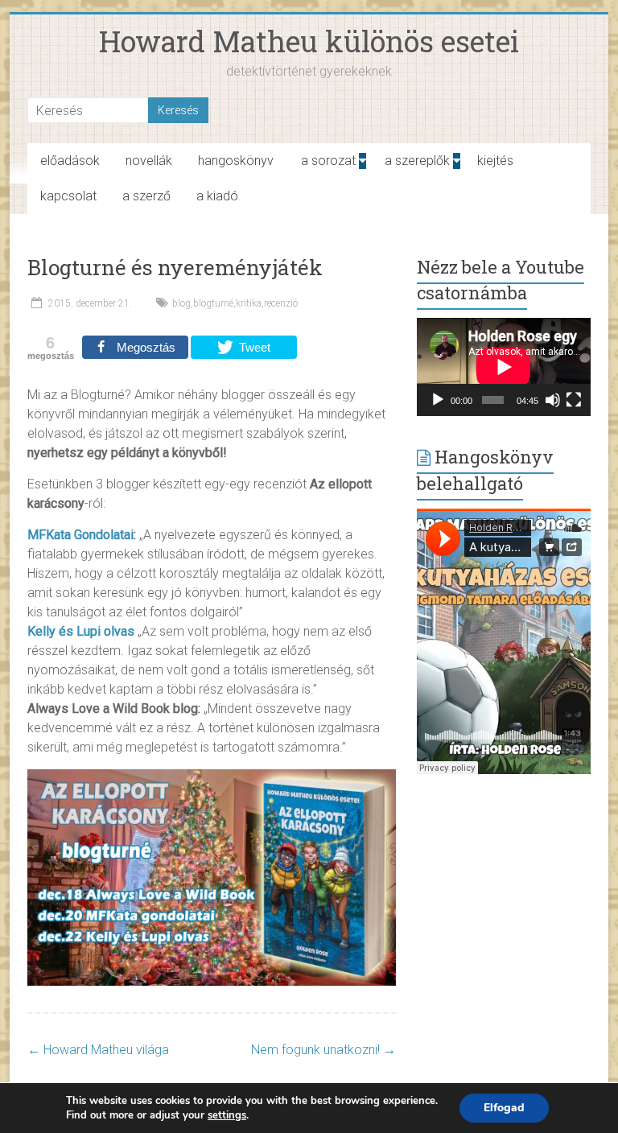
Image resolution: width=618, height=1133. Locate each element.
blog (181, 303)
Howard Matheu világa (98, 1049)
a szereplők (417, 160)
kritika (249, 303)
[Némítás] (553, 400)
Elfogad (504, 1107)
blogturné (213, 303)
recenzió (281, 303)
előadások (70, 160)
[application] (504, 367)
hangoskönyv (236, 160)
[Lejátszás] (438, 400)
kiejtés (495, 160)
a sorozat (328, 160)
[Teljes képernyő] (574, 400)
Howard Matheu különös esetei (309, 41)
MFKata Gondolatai (80, 534)
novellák (149, 160)
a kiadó (217, 196)
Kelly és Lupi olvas (80, 631)
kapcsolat (68, 196)
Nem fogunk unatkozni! (323, 1049)
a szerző (146, 196)
